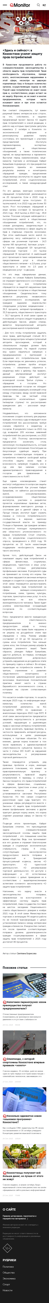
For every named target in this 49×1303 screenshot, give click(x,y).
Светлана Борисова (26, 953)
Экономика (9, 1278)
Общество (9, 1272)
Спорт (6, 1284)
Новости (7, 1290)
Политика (8, 1266)
